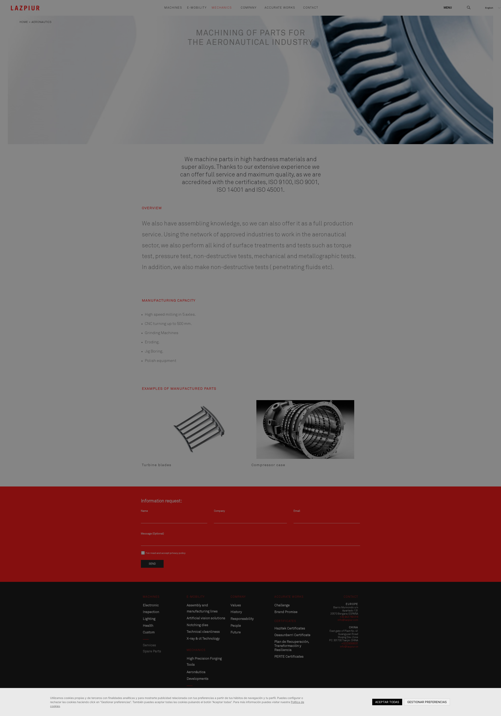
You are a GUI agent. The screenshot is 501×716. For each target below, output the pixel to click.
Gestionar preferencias (427, 702)
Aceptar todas (387, 702)
